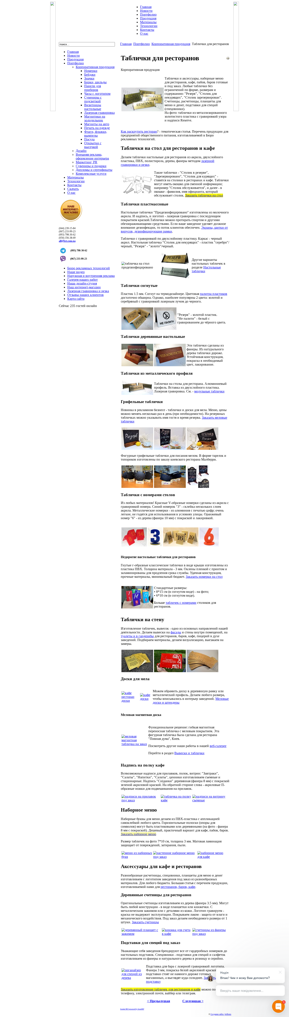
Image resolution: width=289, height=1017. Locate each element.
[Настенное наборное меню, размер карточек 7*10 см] (175, 857)
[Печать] (228, 59)
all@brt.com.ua (67, 240)
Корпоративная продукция (170, 44)
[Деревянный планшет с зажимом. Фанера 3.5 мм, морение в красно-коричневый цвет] (141, 934)
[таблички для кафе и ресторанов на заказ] (142, 110)
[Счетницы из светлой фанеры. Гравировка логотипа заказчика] (210, 934)
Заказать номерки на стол (204, 576)
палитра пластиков (213, 294)
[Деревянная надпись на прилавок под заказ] (140, 800)
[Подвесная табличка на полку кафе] (176, 800)
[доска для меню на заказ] (130, 700)
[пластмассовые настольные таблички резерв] (137, 328)
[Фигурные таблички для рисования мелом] (137, 487)
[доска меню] (145, 698)
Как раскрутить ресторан (139, 131)
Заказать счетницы (145, 922)
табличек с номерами (181, 602)
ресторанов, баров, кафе (178, 887)
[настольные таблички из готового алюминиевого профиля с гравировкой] (137, 393)
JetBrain (227, 1014)
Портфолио (141, 44)
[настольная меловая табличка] (198, 487)
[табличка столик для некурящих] (175, 277)
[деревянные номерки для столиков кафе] (209, 545)
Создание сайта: (217, 1014)
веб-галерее (218, 746)
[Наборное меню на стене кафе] (213, 857)
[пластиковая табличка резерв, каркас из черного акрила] (175, 264)
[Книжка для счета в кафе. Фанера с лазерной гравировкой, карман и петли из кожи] (176, 934)
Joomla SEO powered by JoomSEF (132, 1009)
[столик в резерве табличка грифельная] (170, 448)
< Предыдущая (158, 1001)
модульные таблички (209, 391)
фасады (176, 632)
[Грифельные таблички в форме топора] (170, 487)
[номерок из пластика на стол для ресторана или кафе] (155, 545)
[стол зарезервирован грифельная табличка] (137, 448)
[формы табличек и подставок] (137, 194)
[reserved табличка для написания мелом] (202, 448)
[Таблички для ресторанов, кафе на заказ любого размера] (137, 607)
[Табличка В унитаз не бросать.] (137, 671)
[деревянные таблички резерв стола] (137, 365)
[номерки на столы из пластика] (134, 545)
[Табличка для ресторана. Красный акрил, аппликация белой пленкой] (170, 671)
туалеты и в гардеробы (137, 636)
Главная (126, 44)
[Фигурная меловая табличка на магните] (134, 744)
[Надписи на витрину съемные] (210, 800)
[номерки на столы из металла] (180, 545)
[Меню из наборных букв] (136, 857)
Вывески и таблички (189, 753)
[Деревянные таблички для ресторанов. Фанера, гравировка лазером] (202, 671)
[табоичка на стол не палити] (165, 328)
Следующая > (193, 1001)
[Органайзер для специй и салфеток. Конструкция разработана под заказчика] (133, 978)
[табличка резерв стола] (170, 365)
